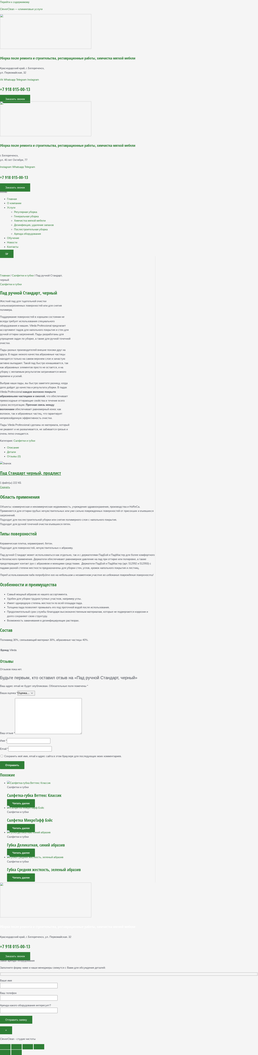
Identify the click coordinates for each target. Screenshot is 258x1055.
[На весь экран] (16, 1046)
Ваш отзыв (7, 733)
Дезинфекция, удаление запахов (34, 224)
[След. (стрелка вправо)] (16, 1052)
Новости (12, 242)
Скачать (5, 487)
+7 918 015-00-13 (15, 89)
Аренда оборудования (27, 233)
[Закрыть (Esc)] (39, 1046)
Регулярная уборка (25, 211)
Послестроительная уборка (31, 229)
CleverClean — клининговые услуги (21, 9)
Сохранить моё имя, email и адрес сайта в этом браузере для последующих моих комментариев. (63, 756)
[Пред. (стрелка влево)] (5, 1052)
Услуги (11, 207)
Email (4, 748)
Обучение (13, 237)
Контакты (12, 246)
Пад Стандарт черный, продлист (30, 473)
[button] (129, 192)
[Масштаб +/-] (5, 1046)
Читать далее (21, 803)
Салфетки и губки (23, 275)
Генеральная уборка (26, 216)
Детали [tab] (11, 451)
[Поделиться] (27, 1046)
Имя (3, 740)
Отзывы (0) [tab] (14, 456)
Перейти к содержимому (14, 2)
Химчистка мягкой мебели (30, 220)
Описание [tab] (13, 447)
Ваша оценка (9, 692)
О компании (14, 203)
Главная (12, 198)
